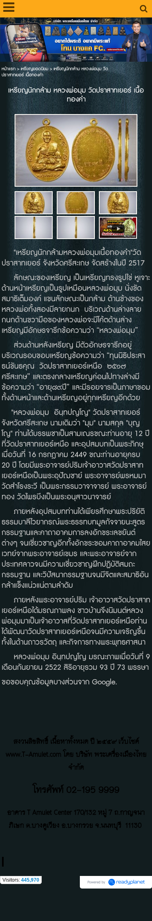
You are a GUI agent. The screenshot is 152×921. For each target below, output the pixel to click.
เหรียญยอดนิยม (34, 69)
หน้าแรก (8, 69)
